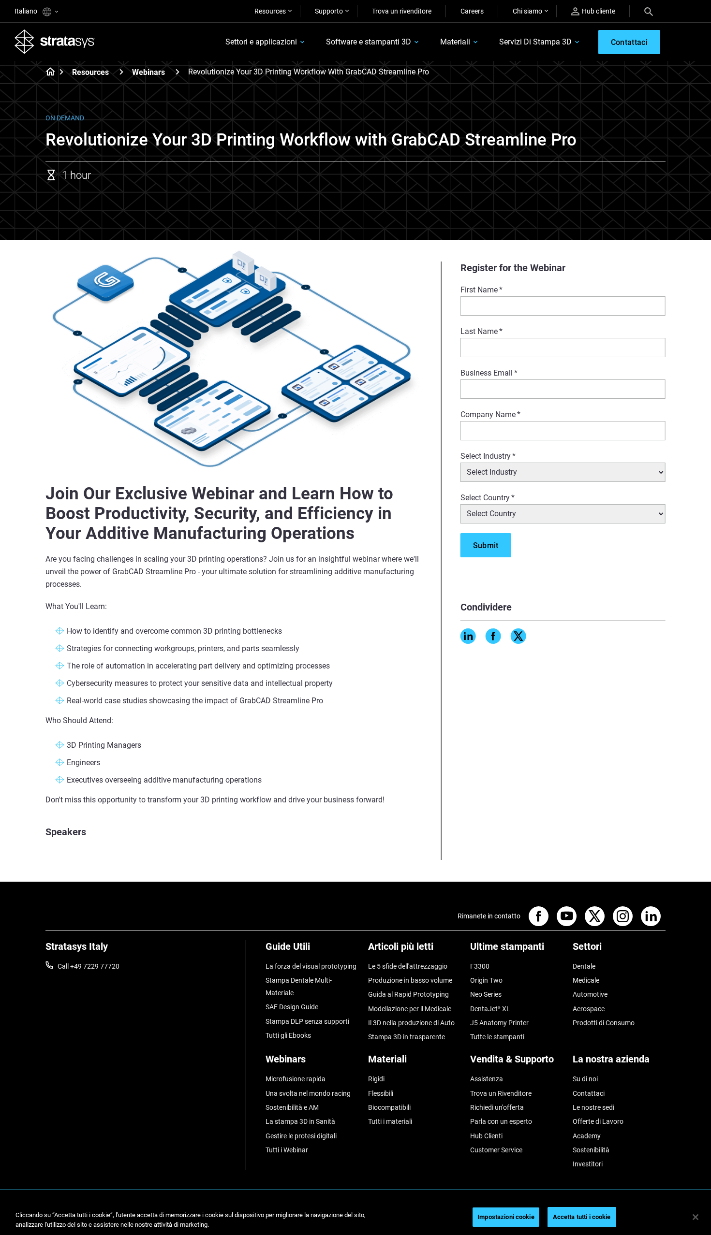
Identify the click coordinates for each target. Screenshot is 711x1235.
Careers (472, 11)
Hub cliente (598, 11)
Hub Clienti (486, 1136)
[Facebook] (493, 636)
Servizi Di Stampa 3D (535, 41)
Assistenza (486, 1079)
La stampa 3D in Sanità (300, 1121)
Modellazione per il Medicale (409, 1009)
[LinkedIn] (468, 636)
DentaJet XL (490, 1009)
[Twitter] (518, 636)
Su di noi (585, 1079)
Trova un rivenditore (401, 11)
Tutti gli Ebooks (288, 1035)
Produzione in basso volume (410, 980)
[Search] (648, 11)
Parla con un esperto (501, 1121)
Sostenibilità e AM (292, 1107)
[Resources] (121, 71)
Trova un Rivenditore (501, 1093)
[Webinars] (177, 71)
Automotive (590, 994)
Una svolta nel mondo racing (308, 1093)
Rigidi (376, 1079)
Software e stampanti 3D (368, 41)
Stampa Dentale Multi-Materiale (299, 986)
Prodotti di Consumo (604, 1023)
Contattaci (589, 1093)
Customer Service (496, 1150)
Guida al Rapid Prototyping (408, 994)
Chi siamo (527, 11)
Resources (270, 11)
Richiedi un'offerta (497, 1107)
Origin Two (486, 980)
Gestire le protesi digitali (301, 1136)
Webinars (148, 72)
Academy (587, 1136)
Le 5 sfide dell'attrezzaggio (407, 966)
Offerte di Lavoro (598, 1121)
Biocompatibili (389, 1107)
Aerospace (589, 1009)
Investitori (588, 1164)
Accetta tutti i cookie (582, 1216)
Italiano (27, 11)
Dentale (584, 966)
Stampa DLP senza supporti (307, 1021)
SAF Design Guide (292, 1007)
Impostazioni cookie (505, 1216)
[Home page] (47, 72)
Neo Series (486, 994)
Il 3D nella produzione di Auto (411, 1023)
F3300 (479, 966)
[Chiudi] (695, 1217)
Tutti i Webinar (287, 1150)
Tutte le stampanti (497, 1037)
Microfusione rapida (296, 1079)
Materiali (455, 41)
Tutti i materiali (390, 1121)
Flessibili (380, 1093)
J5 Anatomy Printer (499, 1023)
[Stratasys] (55, 41)
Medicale (586, 980)
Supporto (329, 11)
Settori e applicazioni (261, 41)
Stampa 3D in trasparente (406, 1037)
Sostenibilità (591, 1150)
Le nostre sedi (593, 1107)
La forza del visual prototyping (311, 966)
